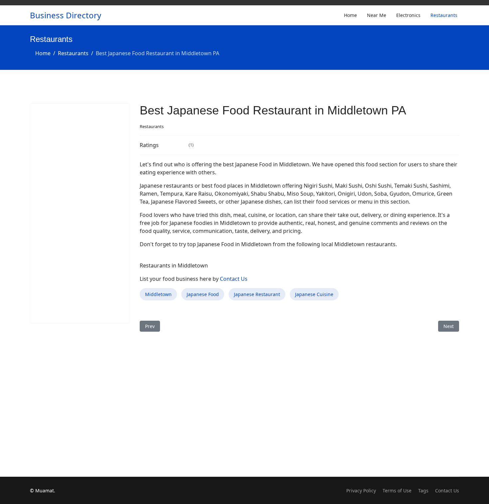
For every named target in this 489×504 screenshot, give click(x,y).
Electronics (408, 15)
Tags (423, 490)
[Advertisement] (79, 213)
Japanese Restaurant (257, 294)
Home (350, 15)
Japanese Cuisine (314, 294)
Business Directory (65, 15)
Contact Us (233, 278)
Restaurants (443, 15)
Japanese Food (203, 294)
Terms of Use (397, 490)
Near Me (376, 15)
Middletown (158, 294)
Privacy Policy (361, 490)
